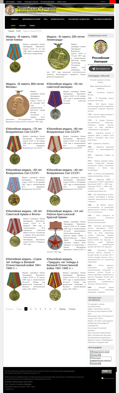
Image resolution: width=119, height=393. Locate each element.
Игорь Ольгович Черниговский (99, 332)
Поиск (32, 25)
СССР (13, 25)
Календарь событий (31, 2)
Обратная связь (18, 381)
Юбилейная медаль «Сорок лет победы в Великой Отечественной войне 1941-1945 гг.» (24, 263)
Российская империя (102, 19)
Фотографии (10, 2)
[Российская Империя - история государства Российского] (31, 10)
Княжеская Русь (57, 19)
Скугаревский (93, 325)
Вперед (62, 309)
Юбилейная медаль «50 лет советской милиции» (65, 85)
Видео (20, 2)
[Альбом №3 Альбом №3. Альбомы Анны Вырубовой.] (95, 363)
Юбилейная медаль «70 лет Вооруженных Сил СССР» (24, 130)
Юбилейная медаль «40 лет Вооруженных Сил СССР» (65, 171)
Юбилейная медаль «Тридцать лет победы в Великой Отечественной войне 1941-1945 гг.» (62, 263)
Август (100, 82)
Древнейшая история (31, 19)
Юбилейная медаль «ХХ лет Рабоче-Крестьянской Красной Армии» (65, 214)
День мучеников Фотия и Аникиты (100, 87)
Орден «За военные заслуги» (99, 309)
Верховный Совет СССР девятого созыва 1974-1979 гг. (100, 317)
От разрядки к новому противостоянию (96, 305)
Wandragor (27, 384)
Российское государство (78, 19)
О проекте (8, 381)
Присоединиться (103, 68)
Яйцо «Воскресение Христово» (99, 335)
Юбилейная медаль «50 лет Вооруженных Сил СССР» (24, 171)
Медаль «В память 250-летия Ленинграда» (66, 37)
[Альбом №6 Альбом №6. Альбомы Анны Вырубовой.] (95, 354)
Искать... (104, 2)
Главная (14, 19)
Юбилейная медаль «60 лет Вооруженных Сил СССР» (65, 130)
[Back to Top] (114, 369)
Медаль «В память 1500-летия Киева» (22, 37)
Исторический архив (47, 2)
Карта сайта (28, 381)
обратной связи (69, 371)
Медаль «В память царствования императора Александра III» (100, 322)
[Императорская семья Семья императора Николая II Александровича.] (99, 351)
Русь (46, 19)
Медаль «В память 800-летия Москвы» (25, 85)
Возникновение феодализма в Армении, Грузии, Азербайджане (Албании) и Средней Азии (100, 339)
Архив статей (61, 2)
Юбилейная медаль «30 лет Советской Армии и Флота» (24, 212)
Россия (22, 25)
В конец (72, 309)
